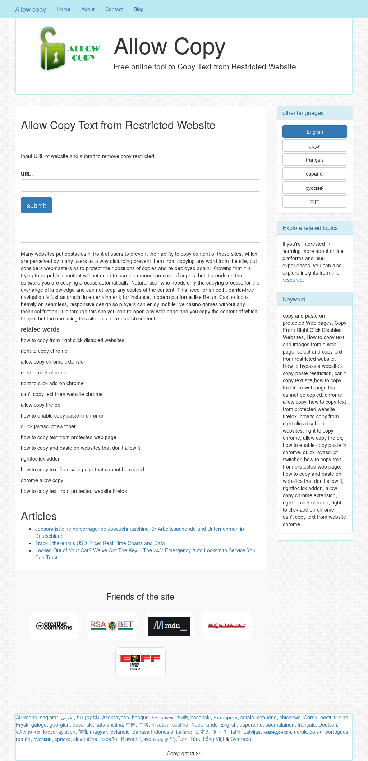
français (315, 159)
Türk (195, 738)
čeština (180, 724)
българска (225, 717)
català (247, 717)
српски (62, 738)
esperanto (251, 724)
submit (36, 205)
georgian (60, 724)
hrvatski (160, 724)
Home (63, 9)
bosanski (200, 717)
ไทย (183, 738)
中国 (315, 201)
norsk (300, 731)
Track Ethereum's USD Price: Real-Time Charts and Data (100, 542)
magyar (98, 731)
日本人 (202, 731)
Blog (139, 9)
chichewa (290, 717)
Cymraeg (240, 738)
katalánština (109, 724)
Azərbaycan (115, 717)
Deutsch (327, 724)
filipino (341, 717)
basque (140, 717)
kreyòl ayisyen (59, 731)
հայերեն (88, 717)
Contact (114, 9)
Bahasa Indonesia (152, 731)
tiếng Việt (213, 738)
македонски (277, 731)
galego (39, 724)
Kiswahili (131, 738)
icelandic (119, 731)
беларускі (163, 717)
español (315, 173)
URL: (27, 173)
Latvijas (252, 731)
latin (235, 731)
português (336, 731)
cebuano (267, 717)
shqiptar (49, 717)
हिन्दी (82, 731)
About (88, 9)
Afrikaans (26, 717)
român (23, 738)
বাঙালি (182, 717)
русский (314, 187)
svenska (152, 738)
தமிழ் (170, 738)
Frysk (22, 724)
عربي (315, 145)
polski (315, 731)
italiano (184, 731)
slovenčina (85, 738)
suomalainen (280, 724)
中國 (144, 724)
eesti (325, 717)
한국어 (220, 731)
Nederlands (204, 724)
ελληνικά (28, 731)
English (315, 131)
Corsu (310, 717)
